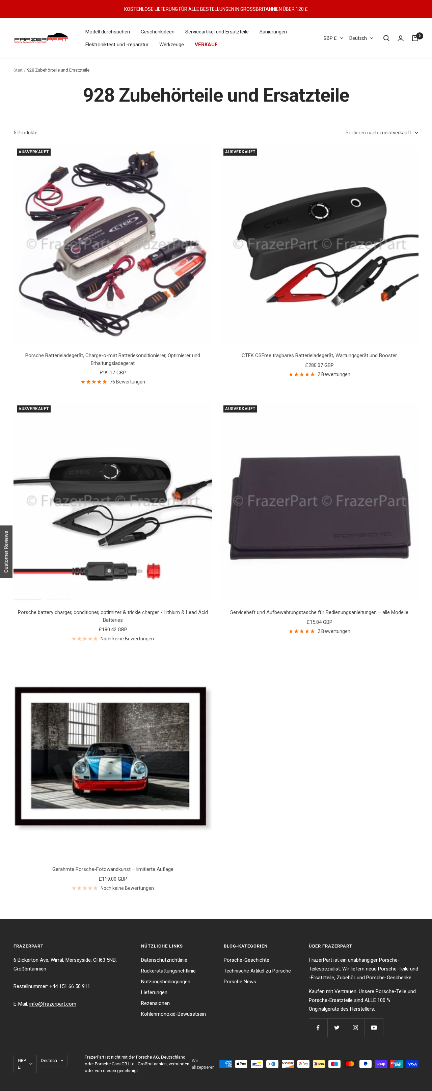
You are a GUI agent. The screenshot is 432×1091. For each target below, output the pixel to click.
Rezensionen (155, 1003)
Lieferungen (154, 992)
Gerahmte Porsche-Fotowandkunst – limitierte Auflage (112, 869)
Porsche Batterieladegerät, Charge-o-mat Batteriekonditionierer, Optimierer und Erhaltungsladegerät (112, 359)
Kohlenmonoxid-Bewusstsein (173, 1014)
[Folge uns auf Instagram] (355, 1027)
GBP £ (330, 38)
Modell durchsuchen (107, 32)
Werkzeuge (171, 45)
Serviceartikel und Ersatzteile (217, 32)
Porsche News (240, 982)
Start (18, 70)
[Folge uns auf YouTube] (373, 1027)
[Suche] (386, 38)
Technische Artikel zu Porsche (257, 971)
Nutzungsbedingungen (165, 982)
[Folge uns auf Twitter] (336, 1027)
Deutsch (358, 38)
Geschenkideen (157, 32)
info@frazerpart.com (52, 1004)
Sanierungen (273, 32)
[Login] (401, 38)
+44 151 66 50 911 (69, 986)
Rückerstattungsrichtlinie (168, 971)
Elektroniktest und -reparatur (116, 45)
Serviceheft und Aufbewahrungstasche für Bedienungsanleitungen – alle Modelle (319, 612)
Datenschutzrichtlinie (164, 960)
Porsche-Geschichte (246, 960)
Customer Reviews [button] (6, 552)
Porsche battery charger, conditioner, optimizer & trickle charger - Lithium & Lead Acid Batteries (113, 616)
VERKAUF (206, 45)
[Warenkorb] (415, 38)
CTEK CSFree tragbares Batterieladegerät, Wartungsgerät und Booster (319, 355)
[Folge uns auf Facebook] (318, 1027)
